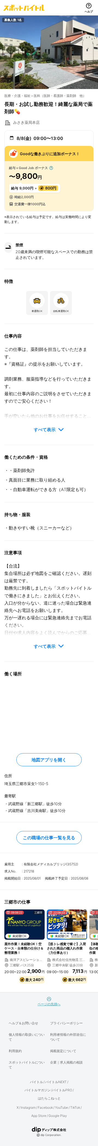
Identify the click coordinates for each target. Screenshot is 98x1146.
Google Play (57, 1116)
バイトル (36, 1082)
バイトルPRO (62, 1090)
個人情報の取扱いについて (27, 1036)
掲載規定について (63, 1051)
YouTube (61, 1107)
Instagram (28, 1107)
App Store (38, 1116)
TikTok (75, 1107)
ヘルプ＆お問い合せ (23, 1023)
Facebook (45, 1107)
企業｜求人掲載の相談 (66, 1062)
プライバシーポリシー (66, 1023)
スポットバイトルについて (27, 1064)
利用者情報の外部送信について (68, 1036)
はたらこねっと (49, 1098)
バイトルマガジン (37, 1090)
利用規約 (15, 1051)
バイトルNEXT (56, 1082)
